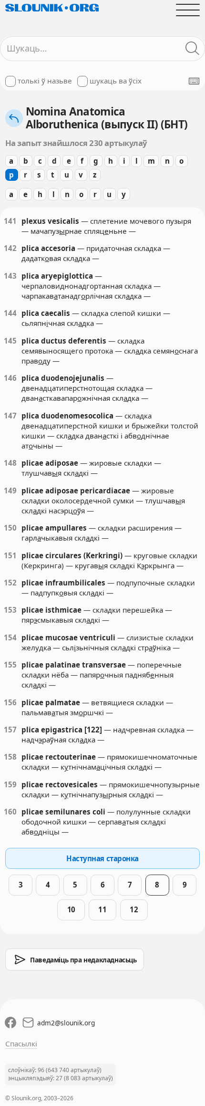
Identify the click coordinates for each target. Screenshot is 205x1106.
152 (10, 582)
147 (10, 415)
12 (134, 909)
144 (10, 313)
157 (10, 729)
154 (10, 637)
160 (10, 811)
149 (10, 490)
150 (10, 527)
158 (10, 757)
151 (10, 555)
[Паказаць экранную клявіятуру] (194, 81)
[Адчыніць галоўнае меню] (188, 10)
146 (10, 378)
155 (10, 664)
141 (10, 221)
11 (102, 909)
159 (10, 784)
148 (10, 463)
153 (10, 610)
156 (10, 702)
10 (71, 909)
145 (10, 340)
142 (10, 248)
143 (10, 276)
